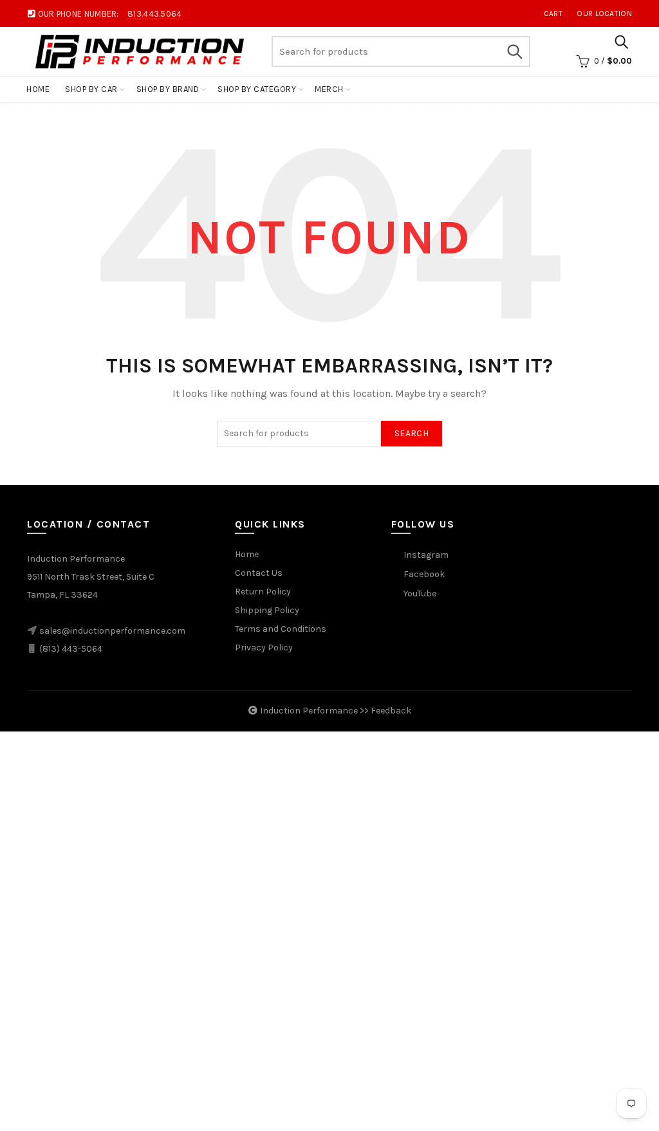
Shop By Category (257, 89)
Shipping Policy (267, 610)
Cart (553, 13)
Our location (604, 13)
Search (514, 51)
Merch (329, 89)
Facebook (424, 574)
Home (38, 89)
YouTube (420, 593)
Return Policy (263, 591)
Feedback (391, 710)
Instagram (426, 554)
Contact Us (259, 572)
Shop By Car (91, 89)
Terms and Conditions (280, 628)
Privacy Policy (264, 647)
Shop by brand (168, 89)
